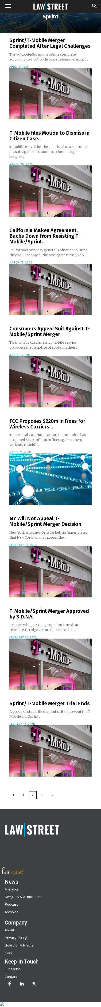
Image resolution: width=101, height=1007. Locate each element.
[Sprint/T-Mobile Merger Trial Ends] (50, 751)
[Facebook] (10, 984)
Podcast (11, 904)
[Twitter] (34, 984)
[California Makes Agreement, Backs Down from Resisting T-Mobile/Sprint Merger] (50, 289)
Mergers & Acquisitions (23, 896)
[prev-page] (13, 795)
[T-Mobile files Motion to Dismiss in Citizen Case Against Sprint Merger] (50, 191)
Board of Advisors (19, 945)
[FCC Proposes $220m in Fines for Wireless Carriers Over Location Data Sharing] (50, 479)
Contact (11, 976)
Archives (11, 911)
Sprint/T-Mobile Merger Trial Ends (49, 703)
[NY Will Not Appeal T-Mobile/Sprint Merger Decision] (50, 571)
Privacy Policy (16, 937)
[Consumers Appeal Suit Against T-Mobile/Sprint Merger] (50, 381)
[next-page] (52, 795)
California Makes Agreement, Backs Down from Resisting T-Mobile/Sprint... (44, 236)
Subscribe (12, 969)
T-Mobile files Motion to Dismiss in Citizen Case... (49, 136)
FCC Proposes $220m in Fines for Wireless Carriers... (47, 424)
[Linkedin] (22, 984)
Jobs (8, 952)
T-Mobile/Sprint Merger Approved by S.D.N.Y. (49, 614)
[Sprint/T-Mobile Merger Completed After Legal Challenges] (50, 93)
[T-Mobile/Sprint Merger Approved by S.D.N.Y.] (50, 664)
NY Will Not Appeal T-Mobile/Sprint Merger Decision (45, 521)
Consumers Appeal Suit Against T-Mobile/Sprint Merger (49, 331)
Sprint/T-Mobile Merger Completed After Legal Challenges (49, 43)
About (9, 930)
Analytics (12, 889)
